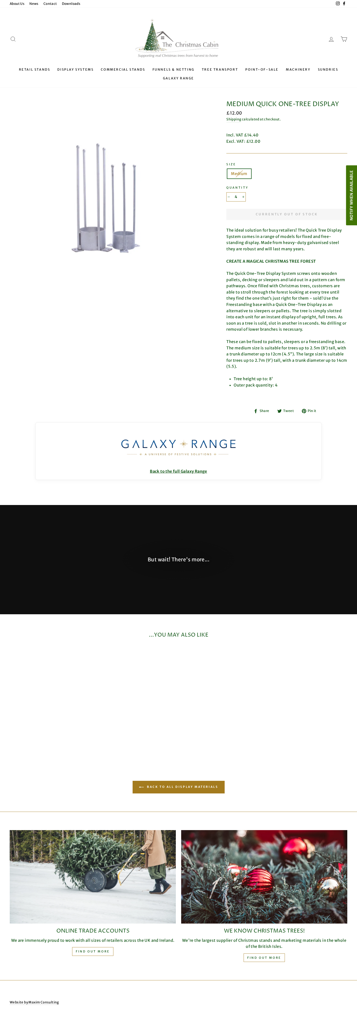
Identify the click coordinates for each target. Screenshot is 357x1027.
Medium (239, 173)
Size (231, 164)
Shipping (233, 119)
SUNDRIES (328, 69)
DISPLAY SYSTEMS (75, 69)
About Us (17, 4)
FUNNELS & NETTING (174, 69)
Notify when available (351, 195)
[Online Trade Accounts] (93, 877)
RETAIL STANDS (34, 69)
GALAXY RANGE (178, 78)
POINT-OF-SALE (262, 69)
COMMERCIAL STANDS (123, 69)
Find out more (93, 951)
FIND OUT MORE (264, 958)
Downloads (71, 4)
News (34, 4)
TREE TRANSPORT (220, 69)
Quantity (237, 187)
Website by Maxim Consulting (34, 1002)
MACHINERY (298, 69)
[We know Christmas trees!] (264, 877)
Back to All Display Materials (182, 787)
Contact (50, 4)
